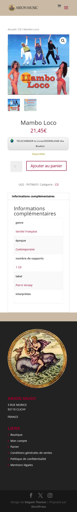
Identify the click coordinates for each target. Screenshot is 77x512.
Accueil (12, 29)
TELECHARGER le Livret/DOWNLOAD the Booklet (40, 143)
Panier (14, 447)
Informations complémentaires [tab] (33, 196)
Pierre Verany (24, 285)
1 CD (18, 267)
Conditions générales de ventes (31, 453)
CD (19, 29)
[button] (63, 40)
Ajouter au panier (46, 165)
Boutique (16, 435)
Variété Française (26, 231)
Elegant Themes (35, 502)
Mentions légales (21, 465)
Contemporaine (25, 249)
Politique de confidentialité (28, 459)
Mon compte (18, 441)
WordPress (38, 506)
